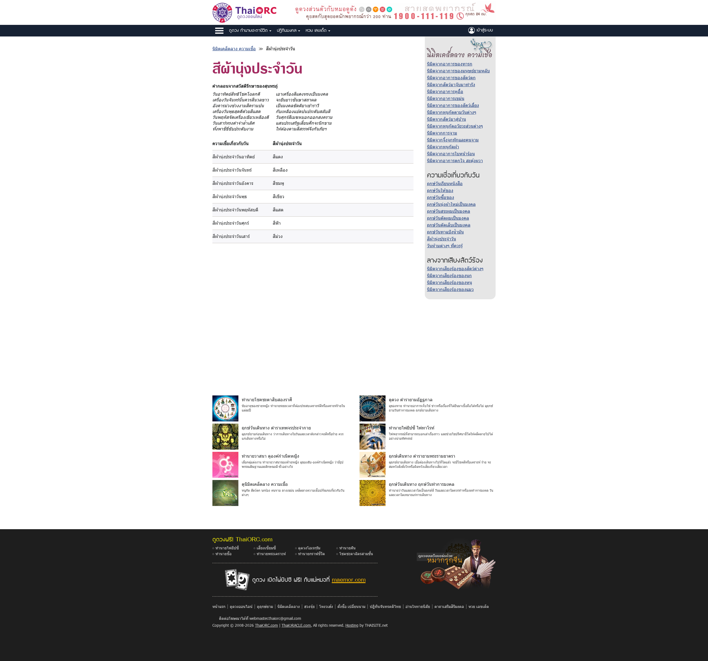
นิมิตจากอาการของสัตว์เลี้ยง (453, 105)
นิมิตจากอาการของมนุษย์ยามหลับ (458, 71)
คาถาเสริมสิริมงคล (449, 606)
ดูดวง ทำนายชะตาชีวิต (249, 30)
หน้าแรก (218, 606)
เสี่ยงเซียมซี (266, 547)
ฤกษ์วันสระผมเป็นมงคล (448, 211)
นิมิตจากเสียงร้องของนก (449, 275)
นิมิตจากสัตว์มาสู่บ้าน (446, 119)
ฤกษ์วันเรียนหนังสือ (445, 183)
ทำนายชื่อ (223, 553)
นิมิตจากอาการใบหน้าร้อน (451, 153)
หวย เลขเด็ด (317, 30)
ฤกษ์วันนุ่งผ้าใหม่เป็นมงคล (451, 204)
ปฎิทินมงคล (287, 30)
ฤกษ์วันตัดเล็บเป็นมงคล (448, 225)
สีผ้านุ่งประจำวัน (441, 239)
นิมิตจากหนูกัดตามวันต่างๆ (451, 112)
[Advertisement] (354, 346)
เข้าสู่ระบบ (484, 30)
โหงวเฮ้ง (326, 606)
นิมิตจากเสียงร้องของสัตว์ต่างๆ (455, 268)
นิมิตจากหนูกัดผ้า (443, 146)
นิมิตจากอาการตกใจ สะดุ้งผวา (455, 160)
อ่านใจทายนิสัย (417, 606)
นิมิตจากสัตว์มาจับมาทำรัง (451, 84)
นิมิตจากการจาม (442, 133)
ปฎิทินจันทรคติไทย (385, 606)
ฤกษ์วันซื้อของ (440, 197)
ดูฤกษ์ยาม (265, 606)
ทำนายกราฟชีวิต (311, 553)
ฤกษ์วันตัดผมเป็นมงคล (448, 218)
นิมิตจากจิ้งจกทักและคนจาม (453, 140)
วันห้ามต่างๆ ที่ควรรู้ (445, 245)
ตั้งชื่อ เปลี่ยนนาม (351, 606)
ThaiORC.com (266, 625)
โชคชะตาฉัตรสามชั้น (356, 553)
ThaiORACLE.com (296, 625)
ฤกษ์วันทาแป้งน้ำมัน (445, 232)
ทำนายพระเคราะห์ (271, 553)
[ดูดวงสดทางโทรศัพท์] (395, 12)
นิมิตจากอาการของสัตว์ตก (451, 77)
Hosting (351, 625)
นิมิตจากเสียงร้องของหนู (449, 282)
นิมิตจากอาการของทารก (449, 64)
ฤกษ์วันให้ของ (440, 190)
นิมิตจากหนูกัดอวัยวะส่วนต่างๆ (455, 126)
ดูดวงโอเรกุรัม (309, 547)
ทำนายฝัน (347, 547)
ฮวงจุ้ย (309, 606)
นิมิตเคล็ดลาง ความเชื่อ (234, 48)
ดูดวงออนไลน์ (241, 606)
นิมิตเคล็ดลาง (288, 606)
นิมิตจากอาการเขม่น (445, 98)
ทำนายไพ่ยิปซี (227, 547)
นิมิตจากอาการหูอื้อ (445, 91)
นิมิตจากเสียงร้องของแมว (450, 289)
